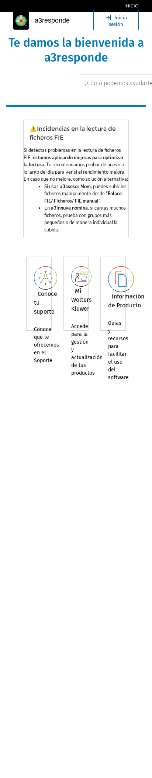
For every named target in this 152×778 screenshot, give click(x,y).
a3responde (52, 20)
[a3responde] (21, 21)
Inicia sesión (118, 20)
